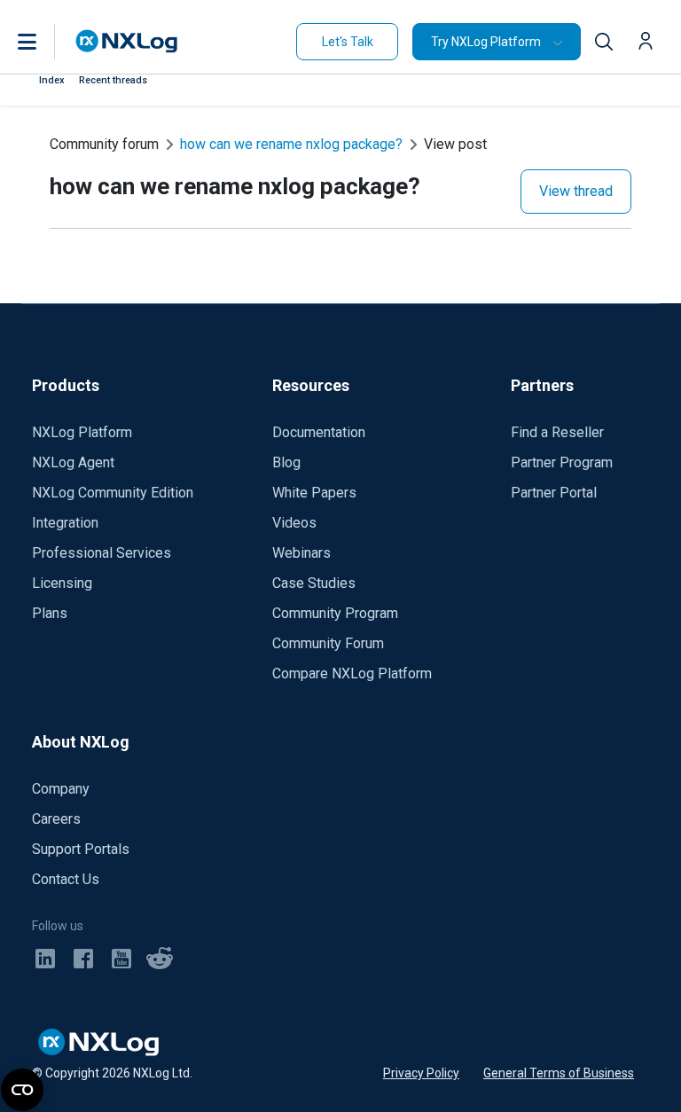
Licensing (62, 583)
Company (61, 788)
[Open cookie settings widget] (22, 1090)
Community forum (104, 144)
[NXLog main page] (127, 41)
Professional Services (101, 552)
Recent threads (113, 80)
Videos (294, 522)
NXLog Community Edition (112, 492)
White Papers (314, 492)
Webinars (301, 552)
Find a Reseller (557, 432)
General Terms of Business (558, 1073)
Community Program (335, 613)
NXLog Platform (82, 432)
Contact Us (65, 879)
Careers (56, 819)
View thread (576, 191)
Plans (49, 613)
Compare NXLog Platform (352, 673)
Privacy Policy (421, 1073)
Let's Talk (347, 42)
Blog (286, 462)
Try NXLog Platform (486, 42)
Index (52, 80)
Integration (65, 522)
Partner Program (562, 462)
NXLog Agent (73, 462)
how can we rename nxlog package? (291, 144)
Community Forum (328, 643)
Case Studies (314, 583)
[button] (45, 41)
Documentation (318, 432)
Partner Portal (554, 492)
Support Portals (80, 849)
